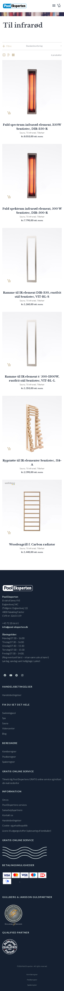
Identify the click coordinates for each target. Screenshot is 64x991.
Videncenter (8, 728)
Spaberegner (8, 761)
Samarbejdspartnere (12, 810)
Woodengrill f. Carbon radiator (32, 544)
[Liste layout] (8, 55)
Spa (4, 718)
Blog (4, 733)
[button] (9, 113)
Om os (5, 799)
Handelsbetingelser (11, 695)
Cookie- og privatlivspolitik (15, 825)
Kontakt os (7, 815)
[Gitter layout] (13, 55)
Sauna (22, 132)
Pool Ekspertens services (14, 805)
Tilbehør (41, 132)
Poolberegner (9, 756)
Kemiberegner (9, 751)
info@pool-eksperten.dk (15, 627)
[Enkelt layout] (4, 55)
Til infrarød (31, 132)
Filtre (9, 46)
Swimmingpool (9, 713)
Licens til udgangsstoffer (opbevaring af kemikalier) (26, 830)
